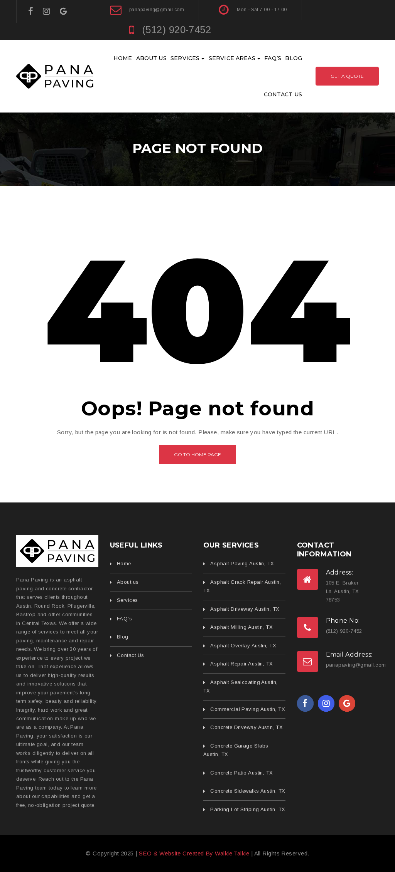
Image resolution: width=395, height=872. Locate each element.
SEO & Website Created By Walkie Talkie (194, 853)
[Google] (63, 11)
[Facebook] (30, 11)
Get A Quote (347, 76)
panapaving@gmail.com (156, 9)
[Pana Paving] (57, 551)
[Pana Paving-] (54, 75)
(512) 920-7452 (176, 29)
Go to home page (197, 454)
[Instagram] (46, 11)
